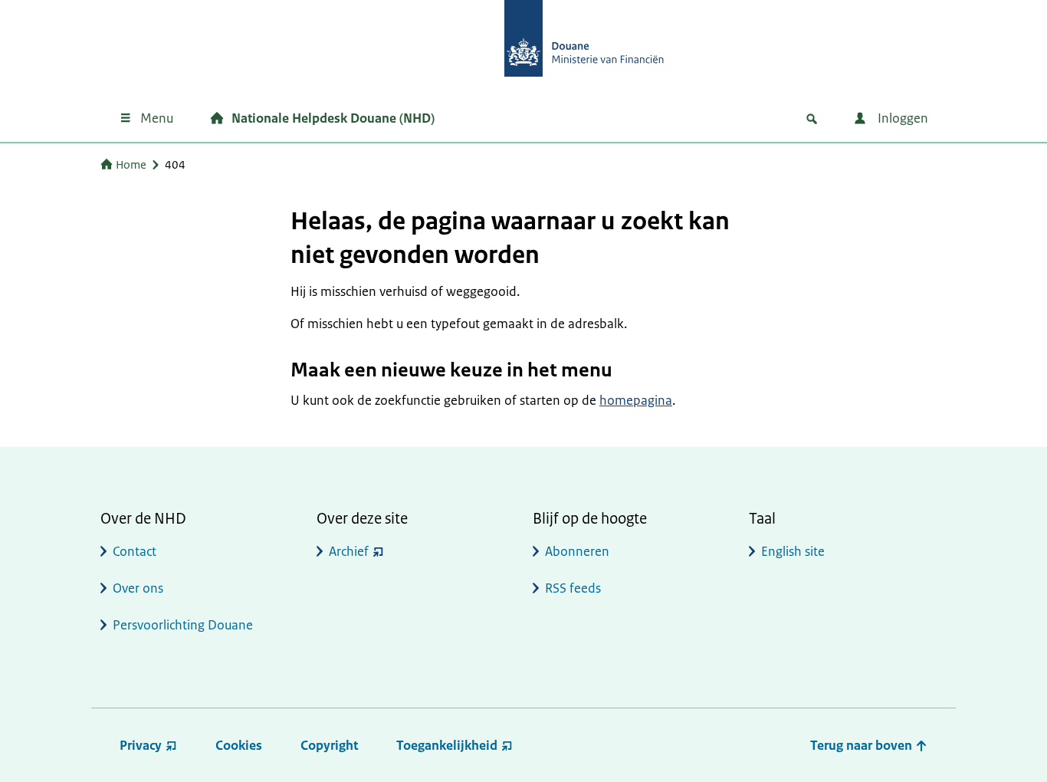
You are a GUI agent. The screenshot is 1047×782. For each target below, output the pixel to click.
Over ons (138, 588)
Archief (349, 551)
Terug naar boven (862, 745)
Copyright (329, 745)
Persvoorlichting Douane (183, 624)
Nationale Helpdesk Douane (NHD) (333, 118)
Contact (134, 551)
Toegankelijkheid (446, 745)
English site (793, 551)
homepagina (635, 400)
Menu (156, 118)
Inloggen (901, 118)
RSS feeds (573, 588)
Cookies (238, 745)
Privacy (141, 745)
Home (131, 164)
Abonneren (577, 551)
